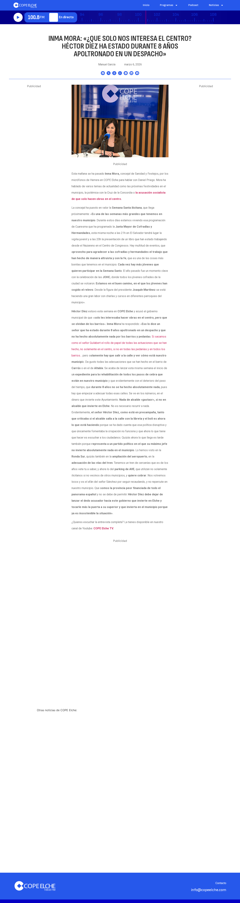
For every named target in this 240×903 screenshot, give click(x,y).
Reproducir (18, 17)
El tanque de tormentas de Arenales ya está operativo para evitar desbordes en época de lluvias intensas (59, 793)
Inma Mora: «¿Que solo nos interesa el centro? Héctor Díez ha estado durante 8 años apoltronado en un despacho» (120, 46)
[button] (103, 73)
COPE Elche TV (103, 528)
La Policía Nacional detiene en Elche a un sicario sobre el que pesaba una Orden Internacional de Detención (173, 795)
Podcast (193, 5)
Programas (166, 5)
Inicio (146, 5)
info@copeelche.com (208, 890)
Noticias (214, 5)
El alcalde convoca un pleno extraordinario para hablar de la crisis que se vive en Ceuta (119, 791)
